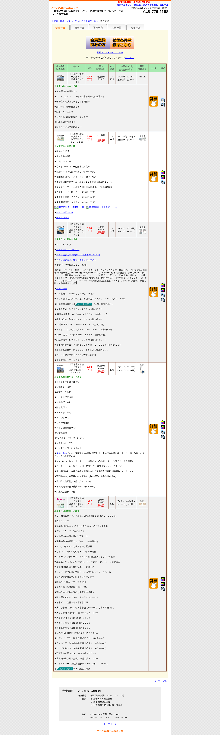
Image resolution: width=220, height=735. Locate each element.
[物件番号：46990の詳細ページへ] (60, 139)
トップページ (110, 724)
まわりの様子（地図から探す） (117, 27)
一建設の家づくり (64, 212)
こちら (120, 52)
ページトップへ (161, 681)
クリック (129, 57)
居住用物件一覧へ (89, 21)
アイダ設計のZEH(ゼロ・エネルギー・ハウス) (78, 255)
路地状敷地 (61, 288)
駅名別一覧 (61, 27)
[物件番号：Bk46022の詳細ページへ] (153, 106)
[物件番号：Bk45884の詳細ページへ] (153, 434)
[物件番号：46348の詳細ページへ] (60, 231)
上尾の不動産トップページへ (65, 21)
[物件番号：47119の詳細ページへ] (60, 505)
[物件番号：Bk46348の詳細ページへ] (153, 297)
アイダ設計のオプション (67, 249)
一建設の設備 (62, 217)
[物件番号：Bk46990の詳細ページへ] (153, 181)
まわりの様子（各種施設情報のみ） (135, 27)
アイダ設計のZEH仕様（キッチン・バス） (76, 260)
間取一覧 (79, 27)
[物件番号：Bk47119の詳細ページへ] (153, 588)
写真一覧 (98, 27)
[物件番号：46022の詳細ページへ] (60, 79)
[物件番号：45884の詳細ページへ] (60, 370)
